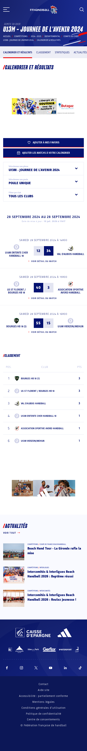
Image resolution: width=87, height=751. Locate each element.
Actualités (80, 52)
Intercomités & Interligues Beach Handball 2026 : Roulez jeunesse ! (51, 597)
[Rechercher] (82, 9)
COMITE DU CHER (71, 36)
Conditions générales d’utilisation (44, 708)
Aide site (43, 690)
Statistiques (62, 52)
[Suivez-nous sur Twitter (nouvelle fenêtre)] (36, 667)
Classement (43, 52)
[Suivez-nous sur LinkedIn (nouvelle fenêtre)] (65, 667)
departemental (52, 36)
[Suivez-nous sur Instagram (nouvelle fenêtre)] (21, 667)
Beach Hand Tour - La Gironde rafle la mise (54, 550)
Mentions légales (43, 702)
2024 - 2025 (36, 36)
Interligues (44, 568)
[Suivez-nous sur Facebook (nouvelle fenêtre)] (6, 667)
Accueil (7, 36)
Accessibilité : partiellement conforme (43, 696)
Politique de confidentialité (43, 713)
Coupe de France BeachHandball (53, 544)
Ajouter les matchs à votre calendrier (46, 152)
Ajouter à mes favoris (46, 142)
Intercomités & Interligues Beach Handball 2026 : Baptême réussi (50, 574)
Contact (43, 684)
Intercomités (45, 591)
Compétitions (20, 36)
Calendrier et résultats (17, 52)
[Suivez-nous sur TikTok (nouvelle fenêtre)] (80, 667)
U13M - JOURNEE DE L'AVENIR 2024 (18, 40)
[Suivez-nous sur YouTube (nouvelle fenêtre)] (50, 667)
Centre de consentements (43, 719)
